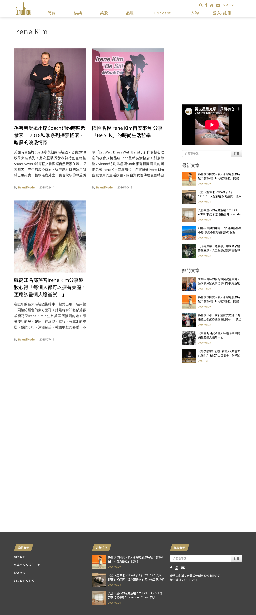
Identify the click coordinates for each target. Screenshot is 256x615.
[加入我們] (219, 5)
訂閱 (236, 153)
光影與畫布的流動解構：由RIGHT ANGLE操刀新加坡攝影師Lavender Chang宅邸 (220, 214)
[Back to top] (243, 602)
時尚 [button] (52, 13)
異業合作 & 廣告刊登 (27, 565)
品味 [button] (130, 13)
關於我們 (19, 557)
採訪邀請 (19, 573)
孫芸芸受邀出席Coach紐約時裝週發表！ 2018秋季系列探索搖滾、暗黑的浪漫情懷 (49, 135)
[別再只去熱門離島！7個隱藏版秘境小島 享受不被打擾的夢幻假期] (189, 232)
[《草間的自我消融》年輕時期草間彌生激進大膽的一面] (189, 338)
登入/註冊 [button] (222, 13)
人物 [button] (195, 13)
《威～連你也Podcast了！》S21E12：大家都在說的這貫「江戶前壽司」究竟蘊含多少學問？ (219, 196)
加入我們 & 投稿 (24, 581)
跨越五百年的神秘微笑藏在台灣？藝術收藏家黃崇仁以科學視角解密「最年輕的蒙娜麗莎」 (219, 283)
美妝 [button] (104, 13)
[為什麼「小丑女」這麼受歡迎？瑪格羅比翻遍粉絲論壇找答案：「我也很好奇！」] (189, 320)
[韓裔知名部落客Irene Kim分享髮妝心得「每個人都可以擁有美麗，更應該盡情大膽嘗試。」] (50, 236)
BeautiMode (26, 187)
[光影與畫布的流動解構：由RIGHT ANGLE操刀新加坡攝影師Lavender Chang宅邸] (189, 214)
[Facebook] (207, 5)
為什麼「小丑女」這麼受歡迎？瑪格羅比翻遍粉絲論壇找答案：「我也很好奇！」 (219, 319)
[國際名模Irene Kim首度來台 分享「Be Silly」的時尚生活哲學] (128, 84)
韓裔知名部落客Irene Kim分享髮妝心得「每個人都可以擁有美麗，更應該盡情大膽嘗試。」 (50, 287)
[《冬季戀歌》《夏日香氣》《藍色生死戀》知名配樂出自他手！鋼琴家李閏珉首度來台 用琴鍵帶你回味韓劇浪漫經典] (189, 356)
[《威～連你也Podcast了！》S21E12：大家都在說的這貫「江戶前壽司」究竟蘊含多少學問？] (189, 196)
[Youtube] (213, 5)
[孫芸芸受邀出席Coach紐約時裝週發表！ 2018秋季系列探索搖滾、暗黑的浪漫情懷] (50, 84)
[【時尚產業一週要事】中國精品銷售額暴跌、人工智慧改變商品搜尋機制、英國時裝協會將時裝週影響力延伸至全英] (189, 250)
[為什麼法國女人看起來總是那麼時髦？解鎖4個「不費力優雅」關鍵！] (189, 178)
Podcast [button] (162, 13)
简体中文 (228, 5)
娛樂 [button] (78, 13)
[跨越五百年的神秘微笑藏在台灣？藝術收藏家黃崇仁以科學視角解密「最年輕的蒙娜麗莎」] (189, 283)
